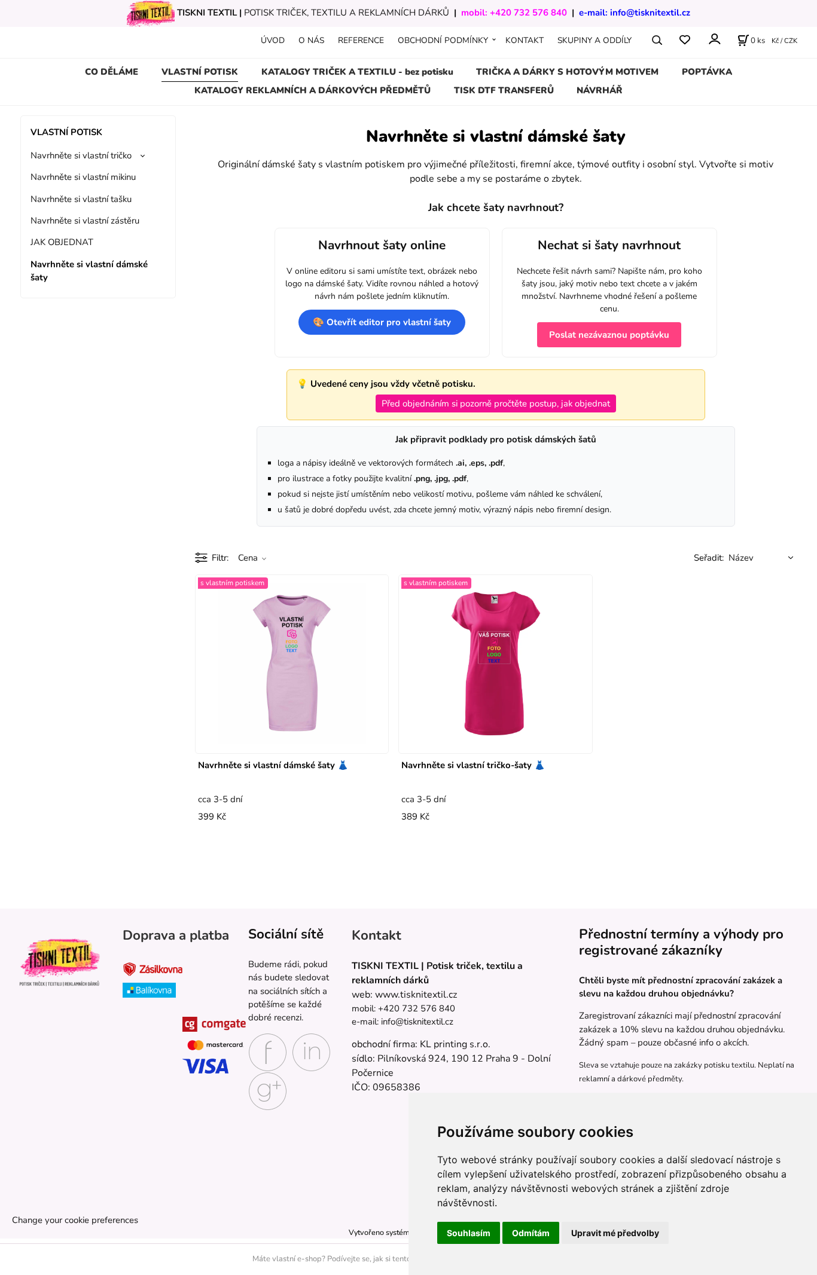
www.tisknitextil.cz (416, 994)
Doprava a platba (176, 935)
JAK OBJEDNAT (62, 242)
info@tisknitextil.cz (650, 13)
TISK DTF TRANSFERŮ (504, 90)
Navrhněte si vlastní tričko (81, 155)
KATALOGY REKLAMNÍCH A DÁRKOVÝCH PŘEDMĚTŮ (312, 90)
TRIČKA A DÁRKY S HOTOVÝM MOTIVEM (567, 72)
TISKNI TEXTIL (207, 13)
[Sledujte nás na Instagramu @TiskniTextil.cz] (311, 1051)
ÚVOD (273, 40)
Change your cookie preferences (75, 1220)
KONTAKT (524, 40)
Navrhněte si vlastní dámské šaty (89, 270)
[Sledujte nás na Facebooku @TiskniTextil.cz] (267, 1051)
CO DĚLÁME (111, 72)
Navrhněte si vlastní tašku (81, 199)
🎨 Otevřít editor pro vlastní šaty (382, 322)
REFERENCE (361, 40)
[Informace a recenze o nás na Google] (267, 1090)
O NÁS (311, 40)
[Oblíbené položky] (684, 40)
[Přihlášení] (714, 39)
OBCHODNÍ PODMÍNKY (443, 40)
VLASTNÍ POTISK (199, 72)
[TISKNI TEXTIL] (151, 13)
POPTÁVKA (707, 72)
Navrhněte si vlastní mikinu (83, 177)
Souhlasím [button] (468, 1233)
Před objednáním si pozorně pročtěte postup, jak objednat (496, 403)
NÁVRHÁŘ (600, 90)
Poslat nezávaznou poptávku (609, 335)
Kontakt (376, 935)
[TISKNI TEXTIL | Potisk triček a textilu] (59, 962)
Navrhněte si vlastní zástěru (85, 221)
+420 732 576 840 (528, 13)
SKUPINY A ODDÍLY (594, 40)
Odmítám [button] (531, 1233)
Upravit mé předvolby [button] (615, 1233)
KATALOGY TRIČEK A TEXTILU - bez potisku (357, 72)
